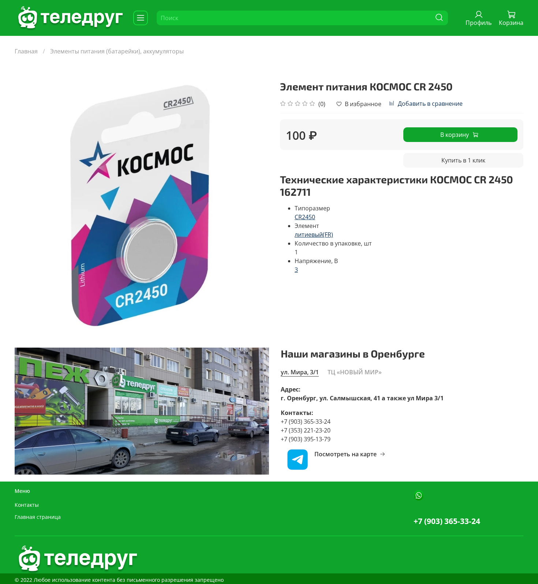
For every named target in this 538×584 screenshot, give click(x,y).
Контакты (27, 504)
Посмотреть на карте (345, 454)
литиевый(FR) (314, 235)
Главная (26, 51)
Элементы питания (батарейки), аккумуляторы (117, 51)
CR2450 (305, 217)
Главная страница (38, 516)
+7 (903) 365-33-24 (447, 521)
